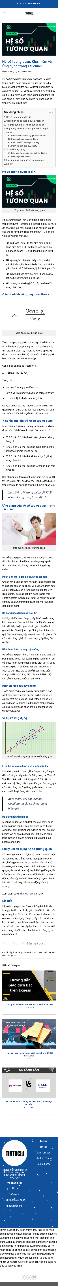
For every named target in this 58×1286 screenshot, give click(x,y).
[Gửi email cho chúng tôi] (34, 1277)
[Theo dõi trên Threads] (29, 1277)
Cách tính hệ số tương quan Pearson (25, 121)
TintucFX (37, 91)
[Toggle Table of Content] (48, 112)
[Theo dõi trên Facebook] (23, 1277)
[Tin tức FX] (29, 13)
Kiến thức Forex (35, 952)
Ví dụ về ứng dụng (15, 149)
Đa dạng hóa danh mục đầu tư (24, 139)
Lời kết (9, 164)
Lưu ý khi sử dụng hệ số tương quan (25, 160)
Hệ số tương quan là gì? (18, 117)
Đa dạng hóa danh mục (21, 156)
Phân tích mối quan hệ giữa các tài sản (28, 135)
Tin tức (43, 1146)
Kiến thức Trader (43, 1158)
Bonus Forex (43, 1164)
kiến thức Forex (26, 893)
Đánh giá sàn (43, 1152)
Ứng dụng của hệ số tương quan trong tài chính (27, 130)
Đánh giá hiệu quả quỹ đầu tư (24, 146)
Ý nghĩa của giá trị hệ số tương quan (25, 124)
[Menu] (4, 13)
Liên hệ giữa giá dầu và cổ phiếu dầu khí (29, 153)
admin (28, 72)
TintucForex (8, 1169)
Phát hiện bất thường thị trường (25, 142)
